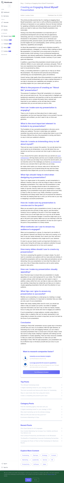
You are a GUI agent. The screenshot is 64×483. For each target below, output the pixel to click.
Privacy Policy (51, 474)
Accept (28, 479)
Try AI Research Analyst (41, 372)
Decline (35, 479)
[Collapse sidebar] (9, 6)
